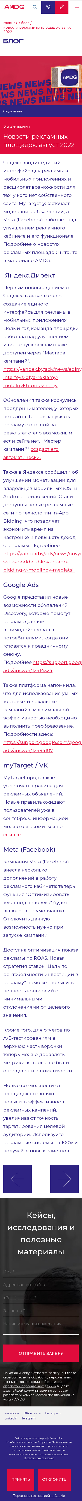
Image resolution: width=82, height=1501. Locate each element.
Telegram (28, 1418)
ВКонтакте (32, 1413)
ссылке (12, 834)
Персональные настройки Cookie (39, 1496)
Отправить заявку (41, 1353)
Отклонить (54, 1479)
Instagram (53, 1413)
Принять (20, 1479)
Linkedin (10, 1418)
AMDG (14, 5)
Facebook (11, 1413)
